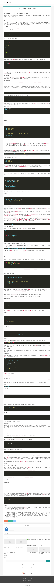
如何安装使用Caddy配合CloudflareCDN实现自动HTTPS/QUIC (44, 553)
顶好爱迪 (5, 2)
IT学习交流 (30, 2)
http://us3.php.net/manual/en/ (24, 517)
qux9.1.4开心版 (17, 552)
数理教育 (34, 2)
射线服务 (43, 2)
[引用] (10, 560)
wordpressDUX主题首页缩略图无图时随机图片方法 (9, 553)
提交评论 (48, 560)
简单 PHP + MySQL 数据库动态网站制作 (27, 8)
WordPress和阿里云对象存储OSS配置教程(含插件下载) (44, 545)
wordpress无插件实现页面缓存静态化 (31, 552)
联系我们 (24, 580)
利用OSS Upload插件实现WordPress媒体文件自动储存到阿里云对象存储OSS (32, 545)
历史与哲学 (39, 2)
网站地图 (29, 585)
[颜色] (7, 560)
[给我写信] (13, 530)
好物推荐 (47, 2)
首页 (26, 2)
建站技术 (25, 9)
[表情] (6, 560)
